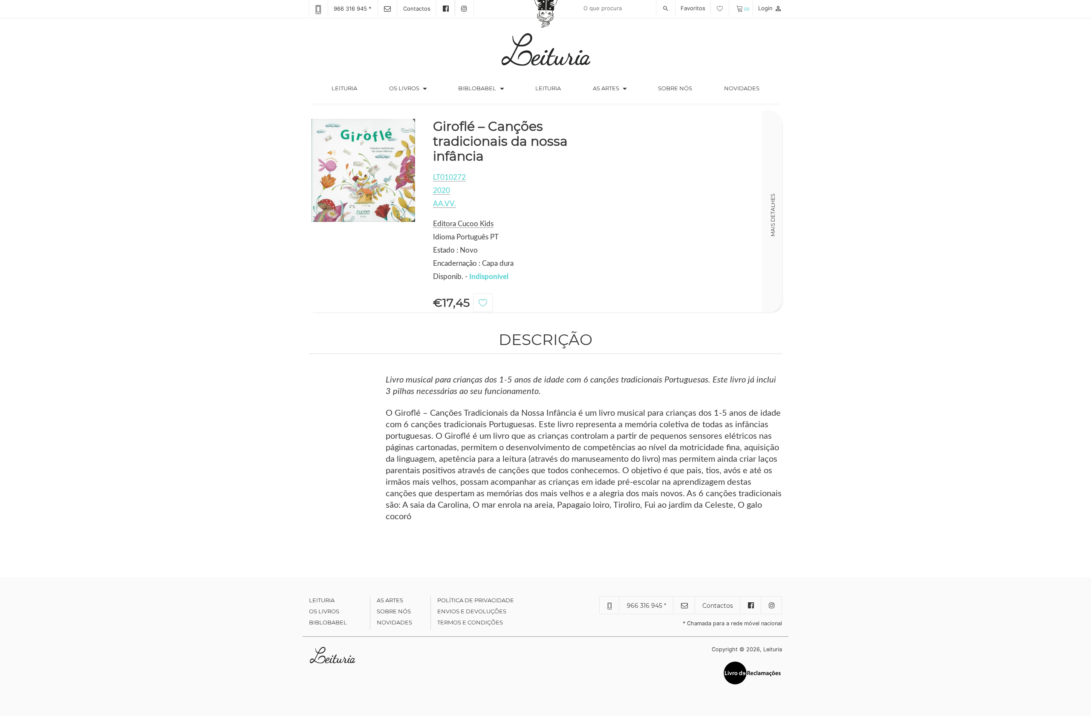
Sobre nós (675, 88)
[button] (425, 88)
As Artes (606, 88)
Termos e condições (470, 622)
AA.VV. (444, 203)
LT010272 (449, 177)
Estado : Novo (455, 250)
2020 (441, 190)
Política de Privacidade (475, 600)
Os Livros (324, 611)
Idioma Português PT (466, 237)
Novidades (741, 88)
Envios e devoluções (471, 611)
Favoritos (694, 8)
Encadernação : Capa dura (473, 263)
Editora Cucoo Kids (463, 223)
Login (770, 8)
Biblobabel (328, 622)
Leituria (352, 88)
